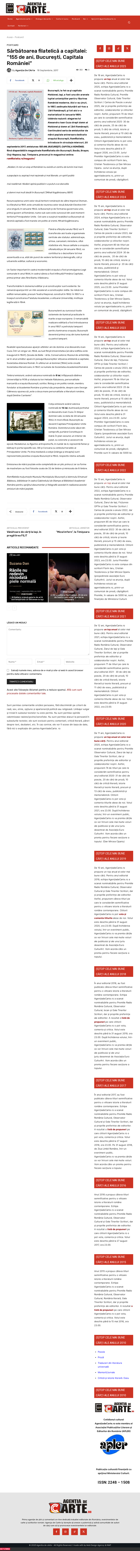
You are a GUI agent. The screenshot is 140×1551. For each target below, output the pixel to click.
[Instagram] (109, 48)
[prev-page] (9, 608)
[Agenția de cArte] (9, 70)
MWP (109, 1545)
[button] (129, 22)
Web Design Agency (95, 1545)
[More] (71, 80)
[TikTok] (118, 48)
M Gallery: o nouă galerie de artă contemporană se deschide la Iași (27, 598)
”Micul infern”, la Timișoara (72, 531)
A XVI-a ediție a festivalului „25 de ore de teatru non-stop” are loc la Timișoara (69, 597)
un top (107, 79)
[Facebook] (100, 48)
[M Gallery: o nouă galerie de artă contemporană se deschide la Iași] (27, 578)
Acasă (10, 37)
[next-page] (14, 608)
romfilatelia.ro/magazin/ (21, 158)
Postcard (19, 37)
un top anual (111, 629)
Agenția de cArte (25, 70)
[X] (127, 48)
